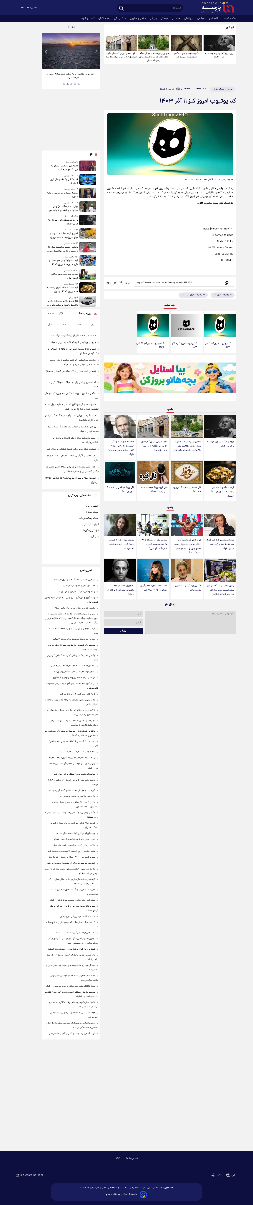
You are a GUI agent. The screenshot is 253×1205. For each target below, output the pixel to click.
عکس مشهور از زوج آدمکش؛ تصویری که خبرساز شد (186, 55)
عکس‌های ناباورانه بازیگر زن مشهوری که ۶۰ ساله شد (153, 588)
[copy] (226, 283)
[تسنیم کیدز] (170, 379)
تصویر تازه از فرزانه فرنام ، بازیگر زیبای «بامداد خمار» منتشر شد (121, 544)
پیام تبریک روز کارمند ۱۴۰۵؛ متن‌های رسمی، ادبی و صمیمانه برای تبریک (153, 544)
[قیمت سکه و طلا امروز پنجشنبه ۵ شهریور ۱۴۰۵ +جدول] (220, 472)
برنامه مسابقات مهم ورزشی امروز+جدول (64, 276)
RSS (22, 8)
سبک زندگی (120, 18)
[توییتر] (108, 283)
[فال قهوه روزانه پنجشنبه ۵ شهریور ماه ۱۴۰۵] (153, 472)
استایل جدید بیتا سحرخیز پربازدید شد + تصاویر (73, 639)
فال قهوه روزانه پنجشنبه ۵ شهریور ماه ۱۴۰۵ (154, 490)
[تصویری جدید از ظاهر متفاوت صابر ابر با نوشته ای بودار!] (120, 570)
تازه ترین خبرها (91, 530)
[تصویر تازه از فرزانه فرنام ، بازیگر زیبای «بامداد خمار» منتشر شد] (120, 525)
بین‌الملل (189, 18)
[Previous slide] (46, 51)
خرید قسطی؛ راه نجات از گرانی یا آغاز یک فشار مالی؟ (71, 1033)
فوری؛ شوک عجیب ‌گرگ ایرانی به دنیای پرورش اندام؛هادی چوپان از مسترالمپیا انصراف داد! (187, 546)
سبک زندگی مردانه (89, 518)
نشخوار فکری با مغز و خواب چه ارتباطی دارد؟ (74, 608)
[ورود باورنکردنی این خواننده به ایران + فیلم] (219, 43)
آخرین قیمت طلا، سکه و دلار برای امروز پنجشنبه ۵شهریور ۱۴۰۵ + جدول (64, 235)
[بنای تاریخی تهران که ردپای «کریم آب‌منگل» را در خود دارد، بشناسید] (121, 43)
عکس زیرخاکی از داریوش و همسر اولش (187, 588)
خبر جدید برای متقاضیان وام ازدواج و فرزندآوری (73, 678)
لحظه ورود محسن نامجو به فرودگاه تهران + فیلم (64, 168)
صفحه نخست (229, 18)
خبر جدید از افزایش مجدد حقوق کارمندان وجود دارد (71, 790)
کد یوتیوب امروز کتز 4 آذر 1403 (184, 346)
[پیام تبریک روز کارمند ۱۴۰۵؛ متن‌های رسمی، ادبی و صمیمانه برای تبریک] (153, 525)
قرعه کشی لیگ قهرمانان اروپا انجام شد (63, 181)
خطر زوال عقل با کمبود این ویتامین (79, 586)
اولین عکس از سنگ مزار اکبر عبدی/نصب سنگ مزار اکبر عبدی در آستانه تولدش (220, 590)
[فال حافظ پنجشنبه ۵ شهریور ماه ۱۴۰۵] (187, 472)
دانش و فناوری (138, 18)
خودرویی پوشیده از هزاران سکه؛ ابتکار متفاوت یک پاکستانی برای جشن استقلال (154, 57)
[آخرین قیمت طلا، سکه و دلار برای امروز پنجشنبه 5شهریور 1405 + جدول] (87, 233)
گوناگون (230, 27)
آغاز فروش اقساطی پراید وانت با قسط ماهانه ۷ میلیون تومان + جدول (63, 303)
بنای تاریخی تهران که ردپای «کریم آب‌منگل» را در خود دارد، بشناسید (121, 55)
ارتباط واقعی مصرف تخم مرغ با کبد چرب (77, 592)
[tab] (79, 84)
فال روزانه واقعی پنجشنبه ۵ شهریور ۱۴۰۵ (120, 490)
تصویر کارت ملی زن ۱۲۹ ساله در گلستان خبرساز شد (72, 857)
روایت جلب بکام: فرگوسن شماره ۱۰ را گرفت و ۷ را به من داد (63, 208)
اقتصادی (214, 18)
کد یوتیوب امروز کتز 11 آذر (193, 295)
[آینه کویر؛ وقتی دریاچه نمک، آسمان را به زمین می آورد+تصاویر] (71, 51)
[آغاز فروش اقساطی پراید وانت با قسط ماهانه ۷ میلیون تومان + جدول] (87, 301)
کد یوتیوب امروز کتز (223, 295)
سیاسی (201, 18)
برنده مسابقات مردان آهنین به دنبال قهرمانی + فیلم (72, 758)
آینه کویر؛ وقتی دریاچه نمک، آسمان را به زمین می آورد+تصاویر (70, 76)
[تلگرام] (115, 283)
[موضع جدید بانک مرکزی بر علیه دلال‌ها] (87, 193)
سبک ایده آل (92, 512)
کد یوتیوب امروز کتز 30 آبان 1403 (150, 346)
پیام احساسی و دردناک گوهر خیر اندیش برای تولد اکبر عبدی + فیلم (220, 544)
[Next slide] (96, 51)
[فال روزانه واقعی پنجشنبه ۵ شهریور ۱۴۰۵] (120, 472)
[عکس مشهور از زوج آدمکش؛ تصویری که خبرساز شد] (186, 43)
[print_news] (127, 283)
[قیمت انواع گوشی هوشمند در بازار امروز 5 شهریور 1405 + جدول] (87, 261)
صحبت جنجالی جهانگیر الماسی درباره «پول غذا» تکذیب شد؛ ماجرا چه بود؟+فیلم (121, 448)
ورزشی (153, 18)
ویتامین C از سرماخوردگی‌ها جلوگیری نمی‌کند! (74, 580)
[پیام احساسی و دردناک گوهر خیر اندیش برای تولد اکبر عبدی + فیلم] (220, 525)
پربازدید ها (85, 314)
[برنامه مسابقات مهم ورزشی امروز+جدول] (87, 274)
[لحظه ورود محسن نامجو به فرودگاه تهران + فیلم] (87, 166)
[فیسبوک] (121, 283)
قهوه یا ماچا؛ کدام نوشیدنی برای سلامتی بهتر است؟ (71, 949)
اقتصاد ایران (92, 506)
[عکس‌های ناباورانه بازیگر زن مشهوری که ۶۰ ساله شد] (153, 570)
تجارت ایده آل (91, 524)
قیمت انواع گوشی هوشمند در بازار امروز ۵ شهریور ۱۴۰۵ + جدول (63, 263)
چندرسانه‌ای (104, 18)
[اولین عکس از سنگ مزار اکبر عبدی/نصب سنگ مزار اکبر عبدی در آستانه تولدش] (220, 570)
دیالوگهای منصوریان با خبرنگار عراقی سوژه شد (74, 774)
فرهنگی (164, 18)
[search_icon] (121, 8)
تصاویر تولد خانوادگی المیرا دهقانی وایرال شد (71, 449)
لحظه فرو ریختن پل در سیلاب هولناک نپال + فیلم (72, 900)
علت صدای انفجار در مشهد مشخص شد (77, 796)
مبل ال (95, 537)
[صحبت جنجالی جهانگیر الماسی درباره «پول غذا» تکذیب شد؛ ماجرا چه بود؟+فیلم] (120, 426)
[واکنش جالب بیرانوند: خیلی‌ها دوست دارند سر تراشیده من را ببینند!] (87, 247)
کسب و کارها (88, 18)
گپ (233, 1175)
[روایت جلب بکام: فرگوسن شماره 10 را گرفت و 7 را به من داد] (87, 206)
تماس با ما (32, 8)
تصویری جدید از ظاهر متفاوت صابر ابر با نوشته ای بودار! (120, 590)
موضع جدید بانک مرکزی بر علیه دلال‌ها (62, 195)
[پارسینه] (215, 8)
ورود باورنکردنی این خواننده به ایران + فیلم (219, 55)
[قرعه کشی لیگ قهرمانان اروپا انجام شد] (87, 179)
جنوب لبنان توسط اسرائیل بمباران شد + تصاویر (74, 839)
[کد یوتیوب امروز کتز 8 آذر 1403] (220, 325)
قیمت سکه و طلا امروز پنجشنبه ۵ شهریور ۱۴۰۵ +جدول (222, 492)
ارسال (123, 631)
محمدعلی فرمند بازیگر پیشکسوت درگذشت (73, 336)
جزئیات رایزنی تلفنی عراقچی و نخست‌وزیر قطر (74, 845)
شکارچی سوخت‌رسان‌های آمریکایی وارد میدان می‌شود (70, 863)
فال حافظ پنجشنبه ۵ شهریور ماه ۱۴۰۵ (187, 490)
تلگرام (219, 1175)
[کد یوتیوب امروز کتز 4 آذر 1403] (187, 325)
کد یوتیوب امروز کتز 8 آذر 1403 (218, 346)
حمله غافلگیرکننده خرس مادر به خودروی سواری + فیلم (70, 986)
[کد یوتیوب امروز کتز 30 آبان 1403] (153, 325)
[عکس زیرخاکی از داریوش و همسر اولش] (187, 570)
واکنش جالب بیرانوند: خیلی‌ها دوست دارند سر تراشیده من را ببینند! (63, 249)
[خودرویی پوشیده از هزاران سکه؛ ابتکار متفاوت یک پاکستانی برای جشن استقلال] (153, 43)
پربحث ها (52, 314)
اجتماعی (176, 18)
